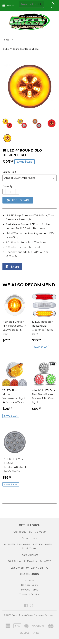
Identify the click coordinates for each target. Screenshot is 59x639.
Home (5, 39)
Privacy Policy (29, 589)
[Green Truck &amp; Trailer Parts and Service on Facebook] (26, 605)
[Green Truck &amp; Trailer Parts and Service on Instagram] (31, 605)
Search (29, 580)
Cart (54, 7)
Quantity (7, 186)
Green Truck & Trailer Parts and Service (32, 615)
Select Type (9, 171)
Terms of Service (29, 594)
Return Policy (29, 585)
